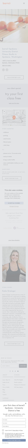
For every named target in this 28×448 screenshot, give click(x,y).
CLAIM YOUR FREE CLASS (14, 440)
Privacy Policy (15, 430)
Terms (21, 430)
